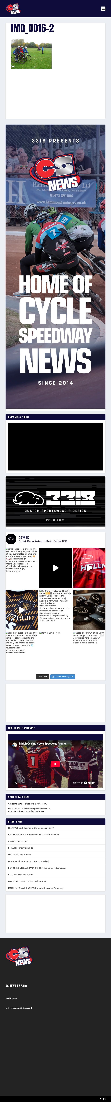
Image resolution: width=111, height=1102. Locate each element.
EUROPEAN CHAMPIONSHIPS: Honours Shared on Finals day (35, 888)
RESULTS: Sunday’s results (20, 848)
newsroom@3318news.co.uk (37, 808)
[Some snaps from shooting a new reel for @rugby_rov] (22, 568)
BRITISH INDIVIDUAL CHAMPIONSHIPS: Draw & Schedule (33, 834)
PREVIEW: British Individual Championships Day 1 (31, 828)
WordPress (36, 1099)
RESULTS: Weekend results (20, 874)
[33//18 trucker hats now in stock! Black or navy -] (89, 610)
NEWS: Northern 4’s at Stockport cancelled (28, 861)
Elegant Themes (19, 1099)
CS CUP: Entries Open (18, 841)
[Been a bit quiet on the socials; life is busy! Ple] (22, 652)
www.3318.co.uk (11, 998)
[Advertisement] (55, 89)
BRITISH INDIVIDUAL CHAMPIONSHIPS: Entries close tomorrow (37, 868)
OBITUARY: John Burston (19, 854)
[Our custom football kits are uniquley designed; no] (55, 568)
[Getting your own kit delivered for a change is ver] (89, 652)
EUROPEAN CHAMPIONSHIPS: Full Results (27, 881)
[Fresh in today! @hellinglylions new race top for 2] (89, 568)
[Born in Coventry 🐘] (55, 652)
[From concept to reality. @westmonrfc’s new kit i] (22, 610)
